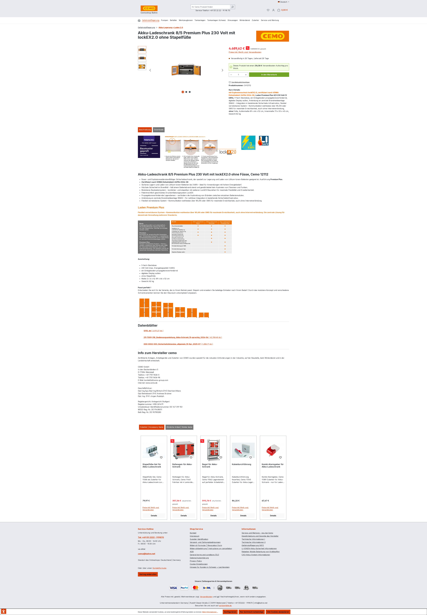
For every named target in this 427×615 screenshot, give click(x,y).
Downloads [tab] (158, 130)
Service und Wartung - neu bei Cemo (257, 533)
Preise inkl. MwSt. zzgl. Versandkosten (245, 52)
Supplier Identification (199, 539)
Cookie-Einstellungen (199, 564)
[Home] (139, 20)
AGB (192, 552)
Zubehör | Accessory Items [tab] (151, 427)
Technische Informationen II (254, 542)
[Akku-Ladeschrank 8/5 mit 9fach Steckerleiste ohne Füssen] (186, 70)
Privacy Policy (196, 561)
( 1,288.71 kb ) (178, 344)
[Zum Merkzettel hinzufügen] (161, 457)
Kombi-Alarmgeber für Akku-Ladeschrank (273, 465)
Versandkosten (206, 597)
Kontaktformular (159, 568)
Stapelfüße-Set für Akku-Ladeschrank (152, 465)
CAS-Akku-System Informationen (256, 555)
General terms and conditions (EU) (204, 555)
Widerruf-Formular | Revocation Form (206, 545)
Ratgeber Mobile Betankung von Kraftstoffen (261, 552)
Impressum (194, 536)
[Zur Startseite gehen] (149, 9)
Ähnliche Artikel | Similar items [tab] (179, 427)
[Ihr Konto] (273, 10)
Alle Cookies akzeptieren (278, 612)
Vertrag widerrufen (147, 574)
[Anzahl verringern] (231, 74)
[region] (181, 70)
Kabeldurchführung (241, 464)
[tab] (145, 129)
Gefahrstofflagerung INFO (253, 545)
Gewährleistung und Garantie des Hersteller (260, 536)
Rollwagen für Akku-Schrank (182, 465)
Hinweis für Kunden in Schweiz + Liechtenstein (210, 567)
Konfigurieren (230, 612)
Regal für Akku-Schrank (209, 465)
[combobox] (210, 7)
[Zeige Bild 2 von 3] (186, 92)
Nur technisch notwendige (251, 612)
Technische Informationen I (253, 539)
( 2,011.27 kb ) (153, 331)
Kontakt (193, 533)
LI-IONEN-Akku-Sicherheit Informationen (259, 548)
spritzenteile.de (225, 605)
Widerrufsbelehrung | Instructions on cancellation (211, 548)
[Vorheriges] (150, 70)
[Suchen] (232, 7)
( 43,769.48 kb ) (183, 337)
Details (154, 515)
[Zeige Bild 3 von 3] (190, 92)
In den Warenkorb (269, 74)
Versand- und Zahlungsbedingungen (205, 542)
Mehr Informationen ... (210, 612)
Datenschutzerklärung (199, 558)
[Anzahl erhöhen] (246, 74)
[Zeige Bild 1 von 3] (183, 92)
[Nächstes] (222, 70)
